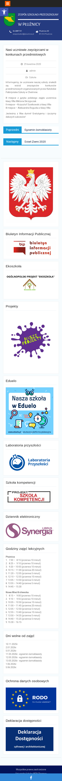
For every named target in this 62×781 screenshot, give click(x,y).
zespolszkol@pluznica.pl (23, 34)
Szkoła (32, 77)
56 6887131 (17, 31)
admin (32, 70)
